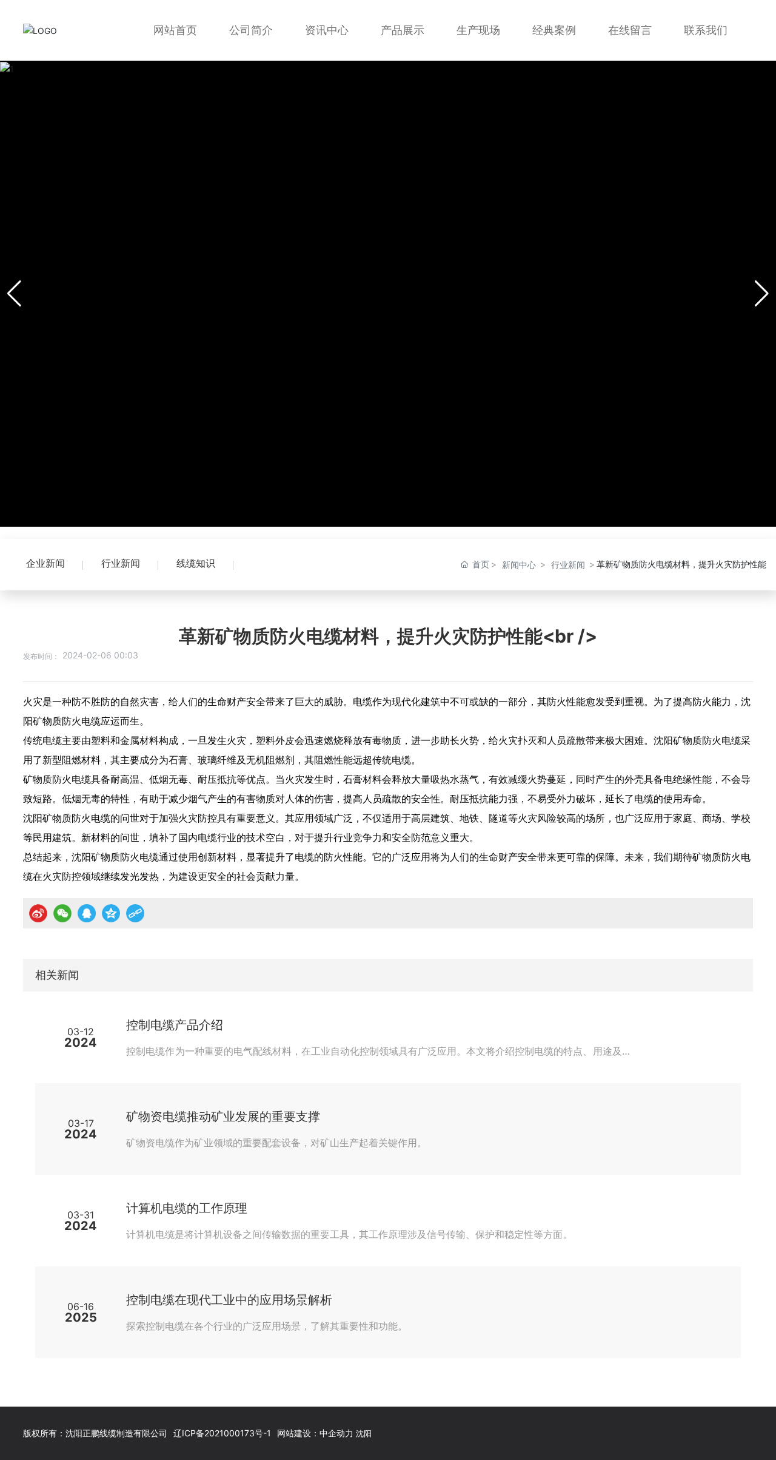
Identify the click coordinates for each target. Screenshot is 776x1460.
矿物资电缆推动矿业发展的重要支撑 (223, 1116)
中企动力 (336, 1433)
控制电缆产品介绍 (174, 1025)
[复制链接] (135, 913)
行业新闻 (120, 563)
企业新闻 (45, 563)
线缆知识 (195, 563)
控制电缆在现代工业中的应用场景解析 (229, 1300)
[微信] (62, 913)
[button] (762, 293)
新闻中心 (519, 564)
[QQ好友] (87, 913)
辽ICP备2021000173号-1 (222, 1433)
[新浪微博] (38, 913)
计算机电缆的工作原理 (186, 1208)
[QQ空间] (111, 913)
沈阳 (364, 1433)
